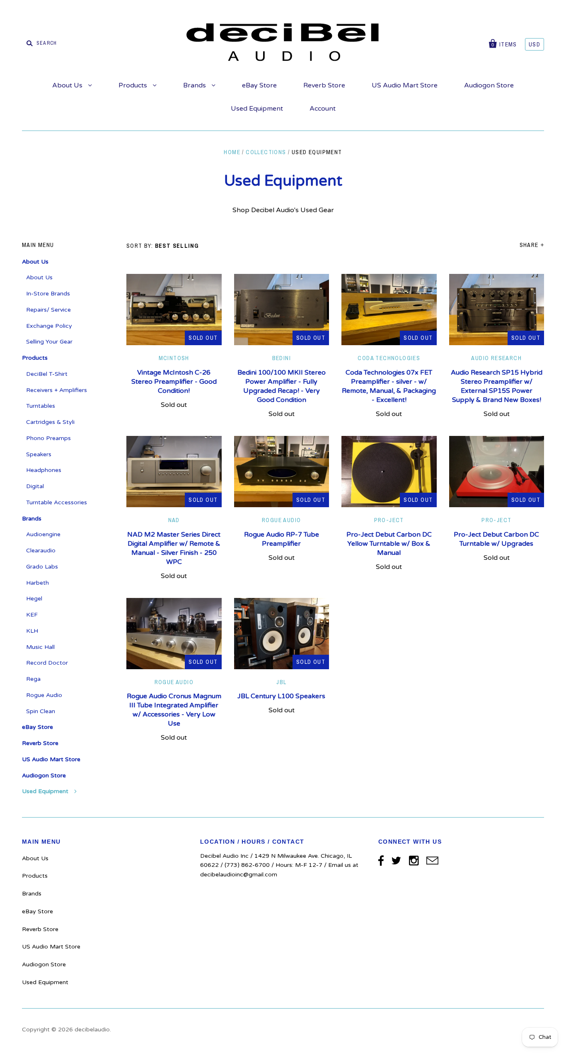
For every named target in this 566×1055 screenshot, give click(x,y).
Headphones (43, 470)
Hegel (34, 598)
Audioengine (43, 534)
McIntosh (174, 358)
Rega (33, 678)
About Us (68, 85)
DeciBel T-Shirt (47, 373)
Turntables (40, 405)
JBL (281, 682)
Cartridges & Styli (50, 422)
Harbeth (37, 582)
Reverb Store (324, 85)
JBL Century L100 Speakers (281, 696)
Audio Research (496, 358)
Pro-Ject (389, 520)
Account (323, 108)
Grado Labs (42, 566)
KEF (32, 614)
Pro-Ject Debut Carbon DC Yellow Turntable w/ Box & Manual (389, 543)
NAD (174, 520)
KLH (32, 630)
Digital (35, 486)
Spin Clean (40, 711)
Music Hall (40, 647)
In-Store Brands (48, 293)
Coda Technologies (389, 358)
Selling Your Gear (49, 341)
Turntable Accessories (56, 502)
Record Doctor (47, 662)
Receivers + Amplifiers (56, 390)
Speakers (38, 454)
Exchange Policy (49, 325)
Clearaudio (41, 550)
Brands (195, 85)
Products (134, 85)
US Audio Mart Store (405, 85)
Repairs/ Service (48, 309)
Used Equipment (257, 108)
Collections (266, 152)
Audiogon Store (489, 85)
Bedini (281, 358)
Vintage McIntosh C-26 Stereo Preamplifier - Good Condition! (174, 381)
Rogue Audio (281, 520)
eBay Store (259, 85)
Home (232, 152)
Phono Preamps (48, 438)
